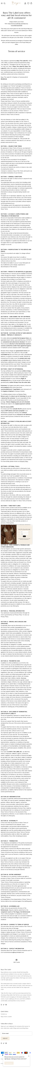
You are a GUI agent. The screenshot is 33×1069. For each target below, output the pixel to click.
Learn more (9, 1063)
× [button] (28, 1056)
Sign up (24, 536)
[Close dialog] (31, 525)
